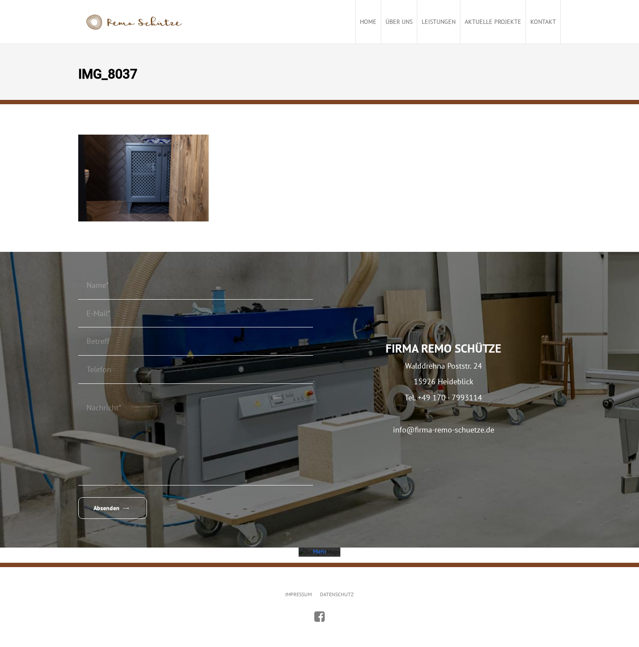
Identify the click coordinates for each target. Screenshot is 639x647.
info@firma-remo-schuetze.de (443, 430)
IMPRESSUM (298, 594)
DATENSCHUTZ (337, 594)
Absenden (106, 508)
